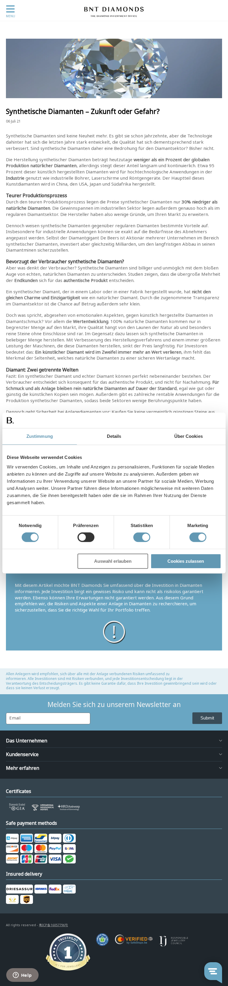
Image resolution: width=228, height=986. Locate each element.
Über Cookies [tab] (188, 436)
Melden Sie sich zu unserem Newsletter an (114, 705)
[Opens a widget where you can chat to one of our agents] (22, 975)
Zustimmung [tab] (39, 436)
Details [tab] (114, 436)
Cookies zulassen (185, 561)
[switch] (85, 537)
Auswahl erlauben (113, 561)
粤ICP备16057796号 (53, 925)
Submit (207, 717)
